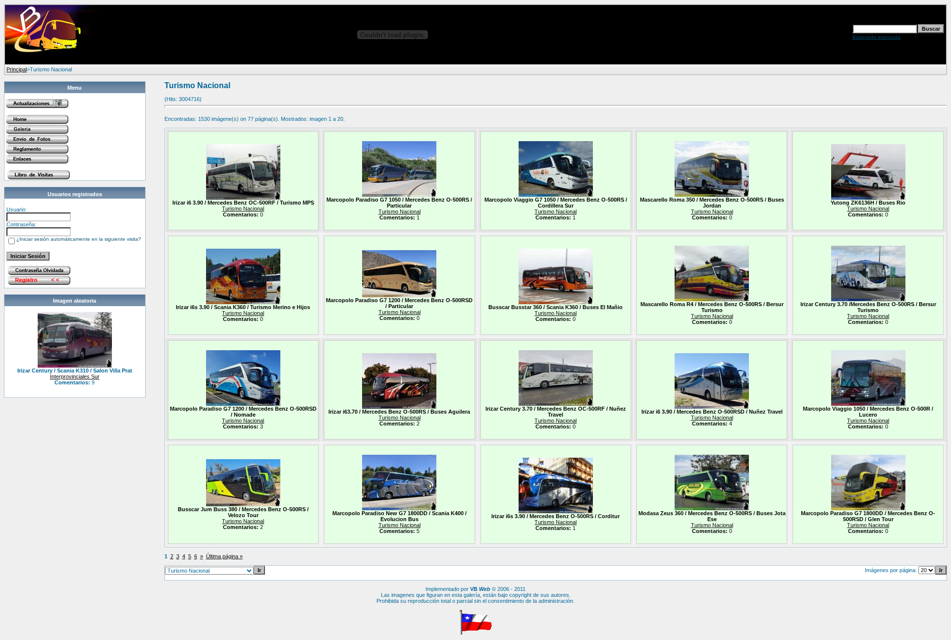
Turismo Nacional (243, 209)
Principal (16, 69)
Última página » (224, 556)
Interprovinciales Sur (75, 376)
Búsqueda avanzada (876, 37)
